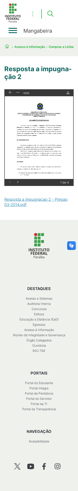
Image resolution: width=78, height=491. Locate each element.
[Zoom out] (18, 92)
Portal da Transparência (39, 409)
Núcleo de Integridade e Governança (39, 335)
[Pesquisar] (50, 14)
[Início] (13, 21)
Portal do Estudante (39, 383)
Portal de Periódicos (39, 393)
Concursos (39, 309)
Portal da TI (39, 404)
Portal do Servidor (39, 398)
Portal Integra (39, 388)
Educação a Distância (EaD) (39, 319)
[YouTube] (31, 466)
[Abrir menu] (12, 30)
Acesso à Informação (30, 47)
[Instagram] (57, 466)
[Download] (68, 93)
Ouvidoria (39, 345)
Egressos (39, 324)
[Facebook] (44, 466)
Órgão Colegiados (39, 340)
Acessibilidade (39, 441)
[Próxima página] (18, 182)
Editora (39, 314)
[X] (17, 466)
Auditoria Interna (39, 303)
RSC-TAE (39, 351)
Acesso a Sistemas (39, 298)
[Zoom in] (10, 92)
